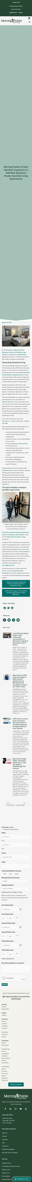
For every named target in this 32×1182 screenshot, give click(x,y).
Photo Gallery (6, 1176)
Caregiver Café (16, 2)
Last (3, 848)
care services (23, 443)
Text (10, 874)
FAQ (3, 1143)
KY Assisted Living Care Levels (11, 1166)
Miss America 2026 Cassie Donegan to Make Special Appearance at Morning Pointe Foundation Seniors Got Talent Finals (20, 681)
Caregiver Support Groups (16, 6)
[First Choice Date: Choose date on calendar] (20, 909)
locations (26, 551)
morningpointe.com (8, 565)
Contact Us (5, 1146)
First (3, 840)
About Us (4, 1133)
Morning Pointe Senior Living (16, 537)
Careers (20, 12)
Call (5, 874)
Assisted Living (6, 1163)
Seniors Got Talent (16, 9)
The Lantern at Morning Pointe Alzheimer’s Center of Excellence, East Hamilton (14, 352)
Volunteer (5, 1139)
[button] (26, 22)
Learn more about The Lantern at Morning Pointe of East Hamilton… (16, 592)
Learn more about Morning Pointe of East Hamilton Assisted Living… (16, 583)
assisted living (21, 354)
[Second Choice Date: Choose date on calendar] (20, 927)
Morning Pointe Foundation (10, 1152)
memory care (6, 402)
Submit (4, 984)
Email (16, 874)
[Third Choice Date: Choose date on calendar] (20, 945)
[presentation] (14, 978)
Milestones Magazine (8, 1149)
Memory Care (6, 1169)
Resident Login (13, 12)
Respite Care (6, 1173)
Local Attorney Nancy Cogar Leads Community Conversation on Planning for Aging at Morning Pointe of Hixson (21, 639)
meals (15, 457)
